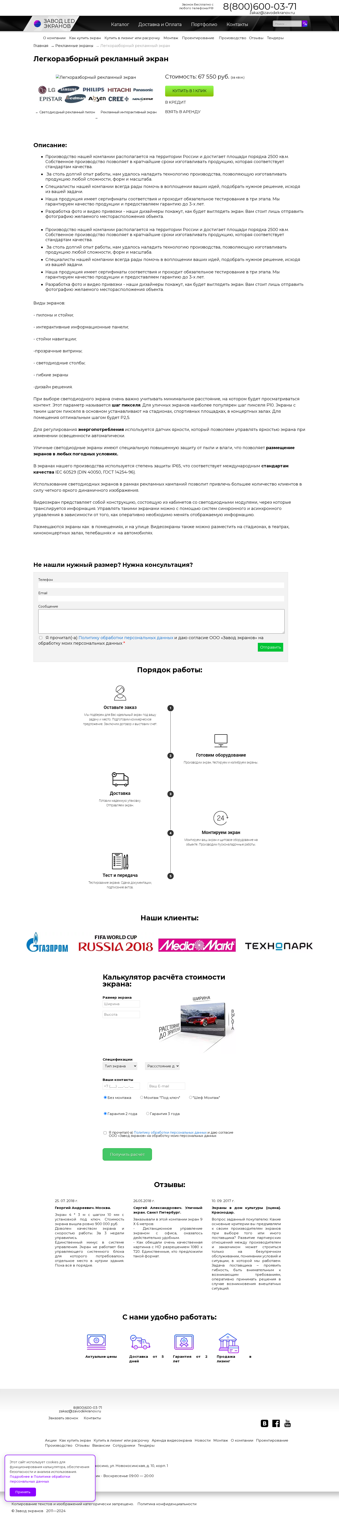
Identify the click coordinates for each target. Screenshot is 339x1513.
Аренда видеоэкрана (172, 1440)
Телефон (45, 580)
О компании (54, 38)
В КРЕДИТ (175, 102)
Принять (22, 1492)
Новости (203, 1440)
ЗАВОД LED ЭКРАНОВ (59, 23)
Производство (232, 38)
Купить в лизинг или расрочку (132, 38)
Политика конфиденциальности (166, 1504)
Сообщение (48, 606)
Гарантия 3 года (165, 1113)
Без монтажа (119, 1097)
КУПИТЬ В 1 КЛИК (189, 91)
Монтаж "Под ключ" (162, 1097)
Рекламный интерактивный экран (129, 112)
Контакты (237, 24)
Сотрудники (124, 1445)
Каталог (120, 24)
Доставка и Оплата (160, 24)
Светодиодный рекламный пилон (67, 112)
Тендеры (275, 38)
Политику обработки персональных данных (126, 637)
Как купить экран (85, 38)
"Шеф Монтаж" (206, 1097)
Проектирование (198, 38)
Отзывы (256, 38)
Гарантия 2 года (122, 1113)
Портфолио (204, 24)
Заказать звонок (63, 1418)
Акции (50, 1440)
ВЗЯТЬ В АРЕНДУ (183, 111)
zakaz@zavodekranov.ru (272, 13)
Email (42, 593)
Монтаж (171, 38)
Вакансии (101, 1445)
